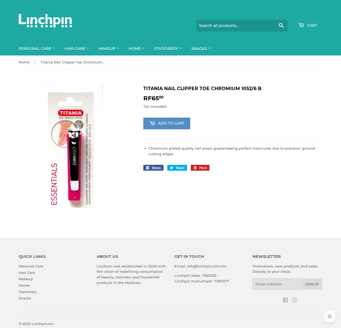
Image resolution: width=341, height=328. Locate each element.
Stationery (166, 48)
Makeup (107, 48)
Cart (311, 25)
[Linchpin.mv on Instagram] (294, 301)
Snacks (199, 48)
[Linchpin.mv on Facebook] (285, 301)
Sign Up (312, 284)
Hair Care (75, 48)
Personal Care (35, 48)
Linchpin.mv (43, 324)
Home (135, 48)
